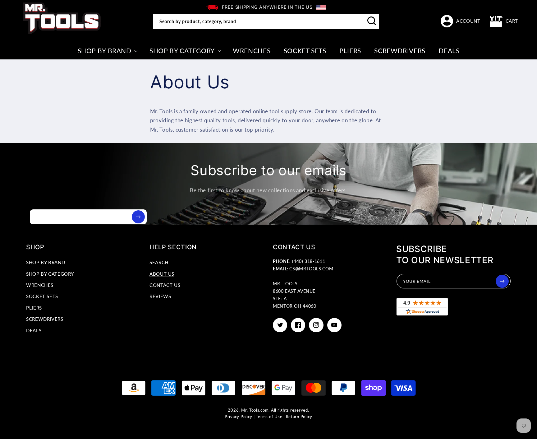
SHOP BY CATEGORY (50, 274)
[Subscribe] (138, 216)
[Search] (372, 21)
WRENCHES (39, 285)
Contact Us (164, 285)
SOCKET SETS (42, 296)
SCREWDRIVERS (44, 319)
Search (158, 262)
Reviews (160, 296)
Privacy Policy (238, 416)
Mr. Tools (250, 410)
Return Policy (299, 416)
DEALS (33, 330)
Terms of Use (269, 416)
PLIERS (34, 308)
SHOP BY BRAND (45, 262)
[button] (504, 21)
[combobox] (266, 21)
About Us (161, 274)
